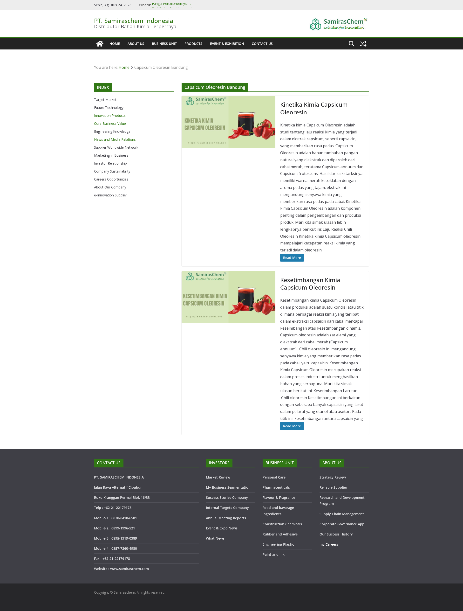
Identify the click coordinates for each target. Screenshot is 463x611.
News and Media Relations (115, 139)
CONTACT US (262, 43)
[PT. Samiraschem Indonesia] (100, 43)
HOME (114, 43)
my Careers (329, 544)
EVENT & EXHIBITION (227, 43)
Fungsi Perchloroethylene (171, 5)
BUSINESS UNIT (164, 43)
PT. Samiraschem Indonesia (133, 20)
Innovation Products (110, 115)
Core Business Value (110, 123)
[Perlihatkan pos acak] (363, 43)
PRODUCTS (193, 43)
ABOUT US (136, 43)
